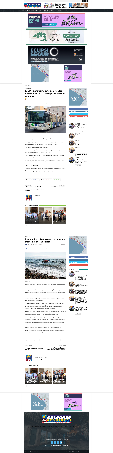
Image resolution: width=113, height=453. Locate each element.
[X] (85, 1)
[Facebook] (83, 1)
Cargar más (78, 165)
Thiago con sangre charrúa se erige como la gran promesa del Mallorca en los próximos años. (81, 161)
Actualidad (29, 85)
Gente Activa (31, 214)
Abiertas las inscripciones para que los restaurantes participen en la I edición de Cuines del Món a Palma (59, 220)
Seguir (86, 111)
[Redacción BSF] (26, 99)
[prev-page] (26, 225)
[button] (89, 10)
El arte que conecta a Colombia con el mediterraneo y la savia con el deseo (45, 220)
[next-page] (27, 225)
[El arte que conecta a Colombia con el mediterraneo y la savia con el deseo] (45, 215)
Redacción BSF (38, 195)
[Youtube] (87, 1)
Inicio (26, 85)
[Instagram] (84, 1)
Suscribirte (85, 116)
